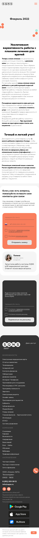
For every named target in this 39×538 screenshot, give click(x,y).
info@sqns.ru (8, 484)
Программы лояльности (11, 389)
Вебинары (6, 451)
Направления (7, 439)
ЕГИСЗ (4, 421)
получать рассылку (21, 236)
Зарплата (5, 392)
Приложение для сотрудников (13, 383)
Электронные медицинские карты (14, 359)
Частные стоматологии (10, 465)
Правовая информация (10, 454)
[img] (4, 489)
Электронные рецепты (10, 394)
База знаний (6, 442)
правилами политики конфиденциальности (19, 231)
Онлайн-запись (8, 397)
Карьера (5, 434)
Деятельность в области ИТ (11, 492)
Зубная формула (8, 406)
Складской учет (8, 368)
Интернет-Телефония (10, 380)
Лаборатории (7, 374)
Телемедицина (7, 365)
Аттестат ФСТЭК (7, 499)
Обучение (6, 448)
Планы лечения (7, 412)
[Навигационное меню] (35, 4)
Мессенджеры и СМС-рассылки (13, 386)
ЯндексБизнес (7, 409)
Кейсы (10, 445)
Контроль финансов (9, 371)
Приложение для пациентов (12, 400)
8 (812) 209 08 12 (9, 481)
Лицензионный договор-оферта (12, 495)
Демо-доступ (31, 343)
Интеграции (6, 418)
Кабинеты (6, 403)
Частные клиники (8, 462)
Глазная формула (8, 415)
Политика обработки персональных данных (16, 497)
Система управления (10, 424)
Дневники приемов (9, 377)
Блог (4, 445)
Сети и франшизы (8, 468)
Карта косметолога (24, 415)
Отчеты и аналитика (9, 362)
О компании (6, 431)
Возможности (7, 436)
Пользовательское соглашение (12, 502)
